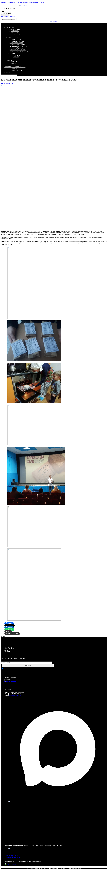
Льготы (7, 72)
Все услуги (14, 57)
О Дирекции (8, 647)
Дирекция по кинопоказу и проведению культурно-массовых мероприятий (22, 2)
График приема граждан (8, 16)
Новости (16, 83)
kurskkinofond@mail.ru (15, 695)
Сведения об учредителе (13, 35)
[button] (50, 24)
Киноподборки (16, 70)
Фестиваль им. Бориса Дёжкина (17, 52)
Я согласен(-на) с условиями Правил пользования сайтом (20, 669)
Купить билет (7, 13)
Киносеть (7, 650)
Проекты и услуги (10, 648)
